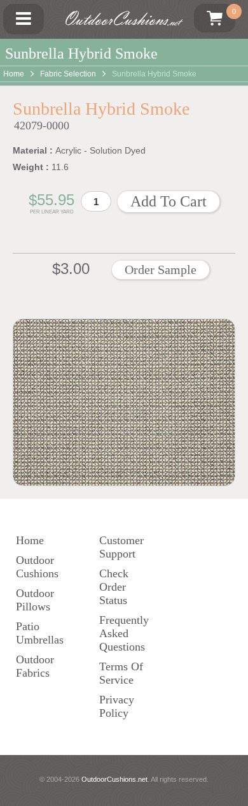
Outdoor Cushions (37, 567)
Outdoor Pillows (35, 600)
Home (13, 73)
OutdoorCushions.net (114, 779)
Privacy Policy (116, 706)
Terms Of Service (121, 673)
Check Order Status (113, 587)
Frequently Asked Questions (124, 633)
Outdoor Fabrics (35, 666)
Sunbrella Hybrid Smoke (154, 73)
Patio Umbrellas (40, 633)
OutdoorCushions (121, 18)
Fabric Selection (68, 73)
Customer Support (121, 547)
